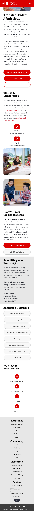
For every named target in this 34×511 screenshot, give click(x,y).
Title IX (26, 509)
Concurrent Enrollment (17, 345)
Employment (17, 468)
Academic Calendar (17, 424)
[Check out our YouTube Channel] (24, 506)
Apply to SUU (17, 78)
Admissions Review (17, 313)
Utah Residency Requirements (17, 332)
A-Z (30, 509)
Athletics (17, 448)
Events (17, 457)
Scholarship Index (17, 320)
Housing (17, 339)
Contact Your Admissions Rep (17, 72)
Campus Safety (17, 465)
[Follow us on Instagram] (10, 506)
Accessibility (5, 509)
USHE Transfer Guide (17, 252)
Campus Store (17, 427)
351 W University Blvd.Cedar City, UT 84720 (16, 491)
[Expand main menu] (30, 3)
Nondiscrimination (14, 509)
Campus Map (17, 454)
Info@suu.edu (16, 486)
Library (17, 437)
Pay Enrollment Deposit (17, 326)
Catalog (17, 431)
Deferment (17, 358)
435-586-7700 (16, 497)
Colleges (17, 434)
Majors (17, 85)
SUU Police (17, 478)
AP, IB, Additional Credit (17, 351)
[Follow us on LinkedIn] (19, 506)
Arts (17, 445)
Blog (17, 451)
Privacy (21, 509)
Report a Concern (17, 472)
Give (17, 500)
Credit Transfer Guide (17, 245)
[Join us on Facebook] (15, 506)
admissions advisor (13, 110)
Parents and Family (17, 475)
